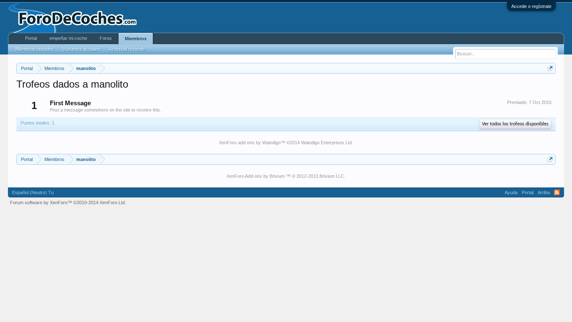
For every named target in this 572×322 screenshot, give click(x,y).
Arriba (544, 192)
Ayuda (511, 192)
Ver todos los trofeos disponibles (515, 124)
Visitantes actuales (81, 49)
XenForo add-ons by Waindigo (250, 142)
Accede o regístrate (531, 6)
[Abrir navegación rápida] (550, 68)
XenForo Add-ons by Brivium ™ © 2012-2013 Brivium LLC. (286, 176)
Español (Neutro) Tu (33, 192)
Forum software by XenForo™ (68, 202)
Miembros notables (34, 49)
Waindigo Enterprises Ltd (326, 142)
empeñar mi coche (68, 38)
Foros (106, 38)
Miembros (136, 38)
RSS (557, 192)
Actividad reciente (127, 49)
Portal (31, 38)
